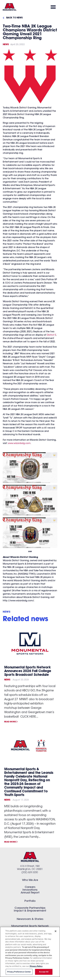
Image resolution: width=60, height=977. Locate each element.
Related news (25, 619)
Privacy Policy (36, 966)
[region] (30, 952)
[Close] (55, 931)
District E (51, 335)
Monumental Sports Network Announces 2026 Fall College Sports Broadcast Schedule (27, 671)
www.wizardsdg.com (19, 443)
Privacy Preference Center (19, 972)
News (6, 44)
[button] (53, 7)
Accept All (43, 972)
